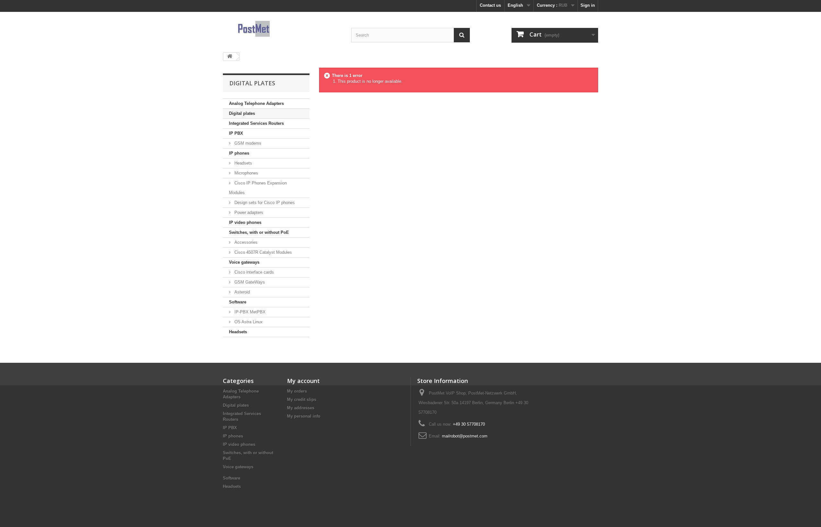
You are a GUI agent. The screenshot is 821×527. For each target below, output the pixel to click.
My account (303, 381)
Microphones (245, 173)
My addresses (300, 407)
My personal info (303, 416)
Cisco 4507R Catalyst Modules (262, 252)
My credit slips (301, 399)
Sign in (587, 5)
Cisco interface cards (253, 272)
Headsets (242, 163)
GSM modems (247, 143)
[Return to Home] (230, 57)
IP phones (239, 153)
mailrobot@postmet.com (464, 436)
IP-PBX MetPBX (249, 312)
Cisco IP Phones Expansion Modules (258, 188)
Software (237, 302)
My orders (297, 391)
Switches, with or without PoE (259, 232)
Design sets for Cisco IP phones (264, 202)
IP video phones (245, 222)
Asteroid (241, 292)
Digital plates (242, 113)
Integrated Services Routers (256, 123)
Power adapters (248, 212)
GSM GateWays (249, 282)
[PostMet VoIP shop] (282, 29)
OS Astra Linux (248, 321)
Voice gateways (244, 262)
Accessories (245, 242)
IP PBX (236, 133)
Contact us (490, 5)
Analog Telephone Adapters (256, 103)
